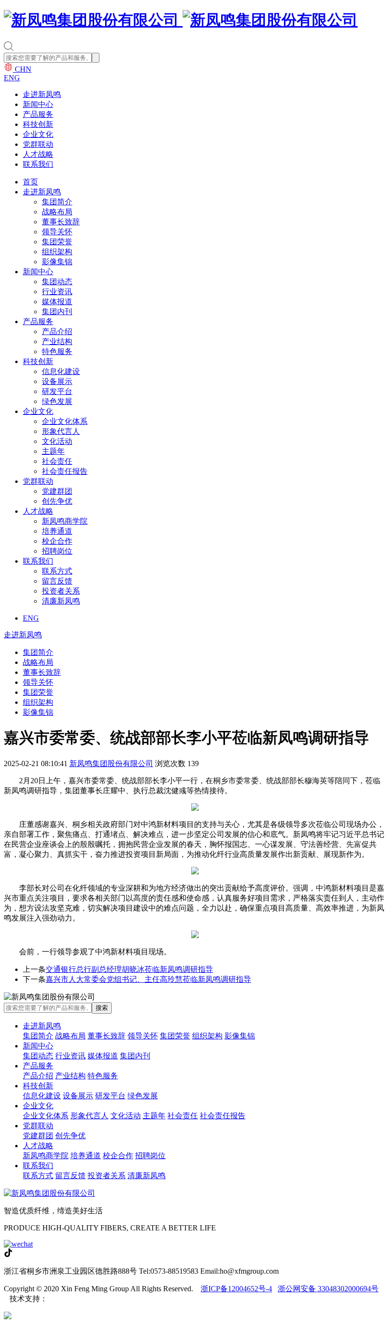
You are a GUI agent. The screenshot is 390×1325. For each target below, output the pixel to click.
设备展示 (57, 381)
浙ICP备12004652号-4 (236, 1289)
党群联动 (38, 144)
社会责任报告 (65, 471)
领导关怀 (57, 232)
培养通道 (57, 531)
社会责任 (57, 461)
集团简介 (57, 202)
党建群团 (57, 491)
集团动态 (57, 282)
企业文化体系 (65, 421)
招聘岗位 (57, 551)
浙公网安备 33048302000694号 (328, 1289)
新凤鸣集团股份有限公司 (111, 763)
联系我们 (38, 164)
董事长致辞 (61, 222)
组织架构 (57, 252)
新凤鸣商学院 (65, 521)
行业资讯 (57, 292)
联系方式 (57, 571)
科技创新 (38, 124)
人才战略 (38, 154)
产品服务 (38, 114)
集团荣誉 (57, 242)
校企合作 (57, 541)
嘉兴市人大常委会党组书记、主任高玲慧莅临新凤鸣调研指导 (148, 979)
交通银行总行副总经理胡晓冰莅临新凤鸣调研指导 (129, 969)
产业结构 (57, 341)
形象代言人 (61, 431)
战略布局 (57, 212)
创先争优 (57, 501)
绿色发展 (57, 401)
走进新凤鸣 (42, 94)
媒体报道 (57, 302)
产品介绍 (57, 331)
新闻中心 (38, 104)
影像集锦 (57, 262)
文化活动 (57, 441)
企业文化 (38, 134)
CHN (22, 69)
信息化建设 (61, 371)
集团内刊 (57, 311)
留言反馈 (57, 581)
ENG (12, 78)
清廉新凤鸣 (61, 601)
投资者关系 (61, 591)
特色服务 (57, 351)
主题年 (53, 451)
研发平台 (57, 391)
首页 (30, 182)
